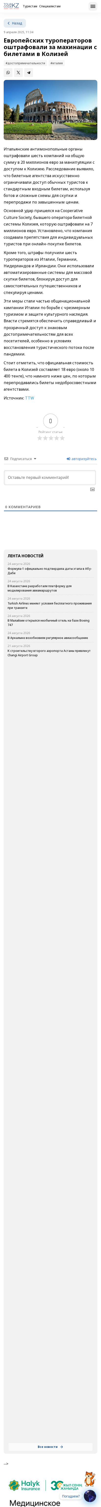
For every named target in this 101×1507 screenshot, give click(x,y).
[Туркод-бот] (89, 1476)
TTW (29, 398)
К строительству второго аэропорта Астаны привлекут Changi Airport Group (49, 653)
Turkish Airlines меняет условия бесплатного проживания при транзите (50, 605)
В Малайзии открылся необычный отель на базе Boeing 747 (48, 622)
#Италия (56, 63)
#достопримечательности (25, 63)
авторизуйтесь (84, 458)
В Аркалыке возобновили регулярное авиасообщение (48, 638)
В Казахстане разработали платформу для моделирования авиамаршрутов (40, 588)
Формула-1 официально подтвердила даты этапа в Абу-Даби (50, 571)
